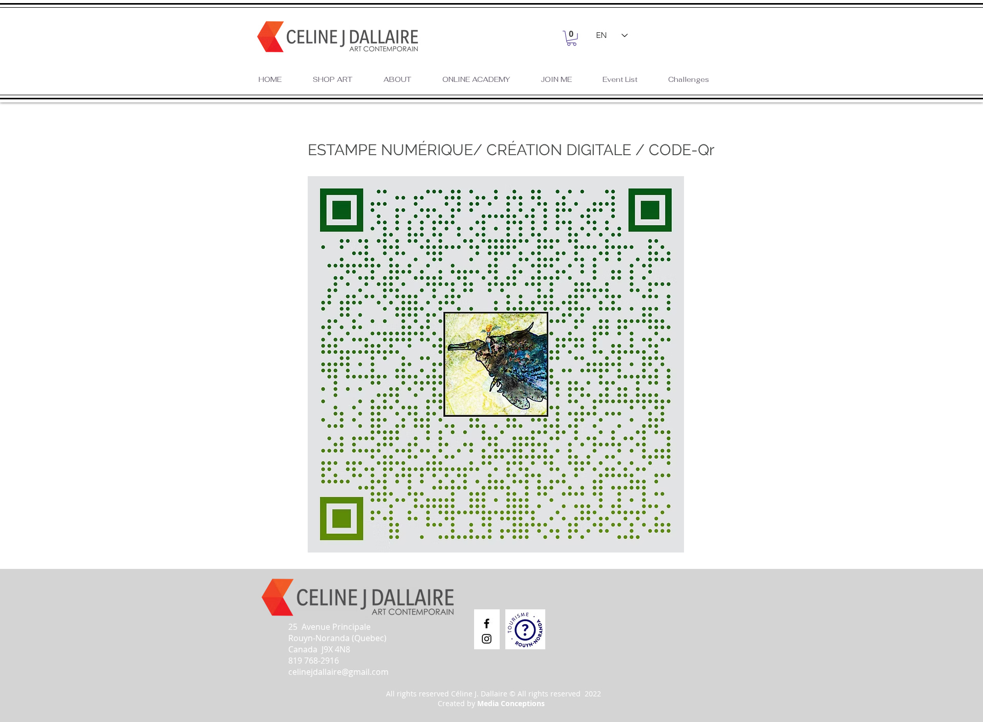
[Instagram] (486, 638)
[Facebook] (486, 623)
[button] (572, 38)
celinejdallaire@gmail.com (338, 671)
